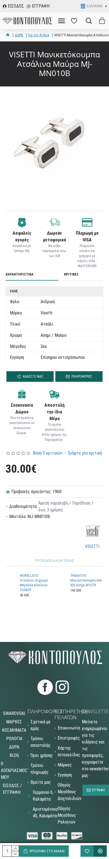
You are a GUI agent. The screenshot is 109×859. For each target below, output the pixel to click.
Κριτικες (71, 274)
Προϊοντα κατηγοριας (54, 560)
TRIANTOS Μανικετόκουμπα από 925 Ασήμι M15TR (86, 580)
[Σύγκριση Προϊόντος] (100, 851)
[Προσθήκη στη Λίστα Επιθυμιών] (87, 851)
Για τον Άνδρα (38, 35)
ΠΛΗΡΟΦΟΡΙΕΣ (82, 376)
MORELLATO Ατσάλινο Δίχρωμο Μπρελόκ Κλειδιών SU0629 (34, 582)
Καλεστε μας (33, 376)
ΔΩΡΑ (19, 35)
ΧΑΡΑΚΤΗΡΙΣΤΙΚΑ (20, 274)
